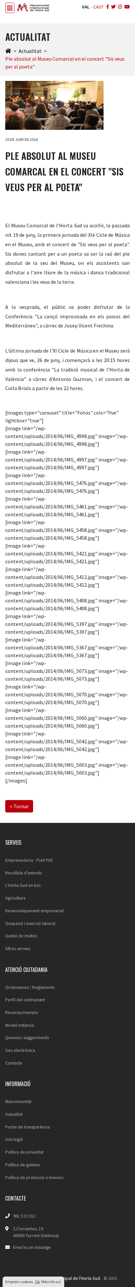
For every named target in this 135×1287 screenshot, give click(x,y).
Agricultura (15, 898)
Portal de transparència (27, 1127)
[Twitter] (113, 7)
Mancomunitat (18, 1101)
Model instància (19, 1025)
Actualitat (30, 51)
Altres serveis (17, 948)
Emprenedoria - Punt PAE (29, 860)
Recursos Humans (21, 1012)
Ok (37, 1281)
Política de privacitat (24, 1152)
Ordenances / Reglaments (29, 987)
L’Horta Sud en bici (23, 885)
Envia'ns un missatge (32, 1247)
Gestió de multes (21, 936)
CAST (98, 7)
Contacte (13, 1063)
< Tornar (19, 806)
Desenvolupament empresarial (34, 911)
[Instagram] (119, 7)
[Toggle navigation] (9, 8)
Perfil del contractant (25, 1000)
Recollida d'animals (23, 873)
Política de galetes (22, 1165)
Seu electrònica (20, 1050)
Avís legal (14, 1139)
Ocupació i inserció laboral (30, 923)
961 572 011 (24, 1216)
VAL (85, 7)
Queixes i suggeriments (27, 1037)
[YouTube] (126, 7)
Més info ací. (51, 1281)
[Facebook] (107, 7)
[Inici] (8, 51)
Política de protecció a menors (34, 1177)
